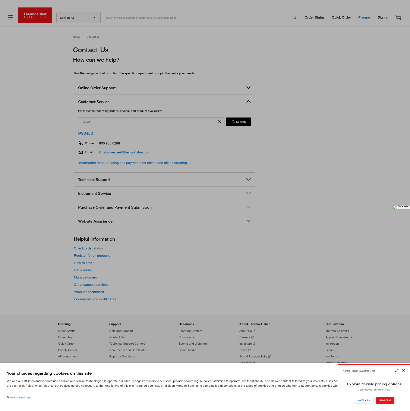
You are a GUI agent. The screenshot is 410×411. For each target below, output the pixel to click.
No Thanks (364, 400)
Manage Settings (19, 397)
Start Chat (385, 400)
